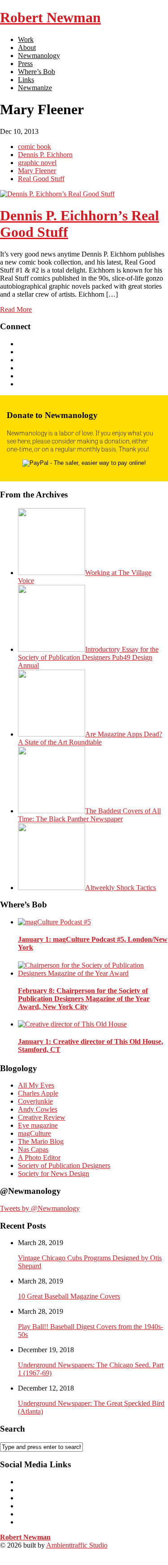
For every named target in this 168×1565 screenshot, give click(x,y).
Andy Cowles (37, 1109)
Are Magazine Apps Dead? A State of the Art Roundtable (90, 738)
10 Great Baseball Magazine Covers (69, 1296)
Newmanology (39, 55)
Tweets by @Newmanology (40, 1208)
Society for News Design (53, 1173)
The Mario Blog (41, 1141)
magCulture (34, 1133)
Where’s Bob (36, 71)
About (27, 47)
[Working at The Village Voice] (51, 572)
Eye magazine (38, 1125)
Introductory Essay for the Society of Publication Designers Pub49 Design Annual (88, 657)
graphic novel (37, 162)
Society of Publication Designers (64, 1165)
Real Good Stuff (41, 178)
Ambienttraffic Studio (77, 1545)
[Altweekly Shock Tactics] (51, 887)
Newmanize (35, 87)
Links (26, 79)
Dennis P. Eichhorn (45, 154)
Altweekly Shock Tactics (120, 887)
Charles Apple (38, 1093)
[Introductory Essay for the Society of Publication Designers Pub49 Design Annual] (51, 649)
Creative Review (41, 1117)
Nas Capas (33, 1149)
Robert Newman (50, 17)
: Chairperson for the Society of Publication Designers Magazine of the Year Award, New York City (84, 998)
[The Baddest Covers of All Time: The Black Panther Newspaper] (51, 811)
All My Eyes (36, 1085)
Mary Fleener (37, 170)
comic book (34, 146)
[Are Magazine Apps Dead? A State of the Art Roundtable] (51, 734)
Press (25, 63)
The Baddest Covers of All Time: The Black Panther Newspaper (89, 815)
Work (26, 39)
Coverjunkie (35, 1101)
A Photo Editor (39, 1157)
